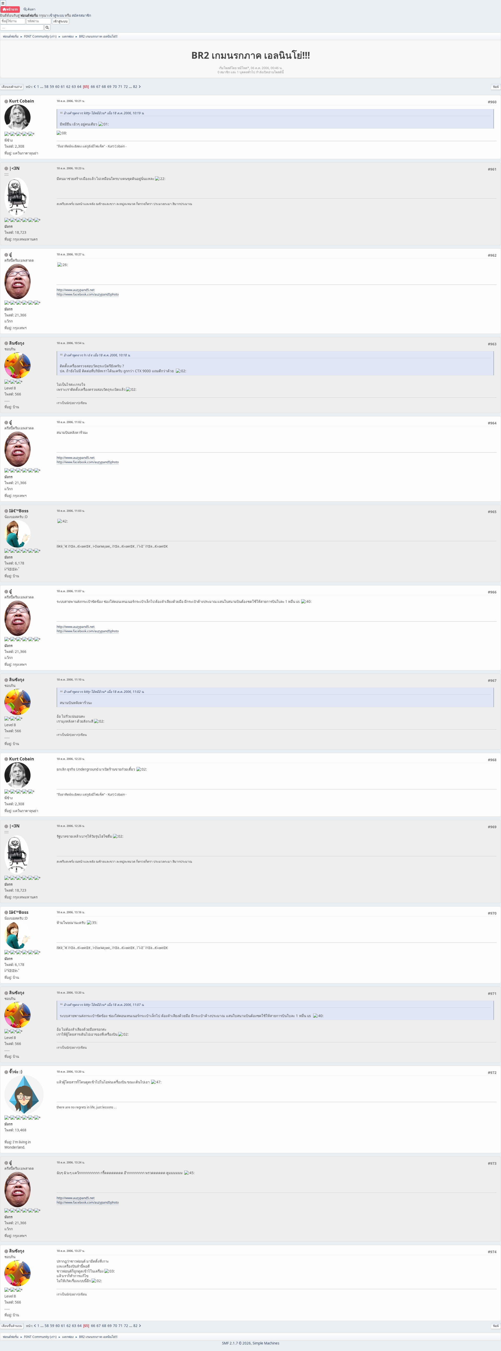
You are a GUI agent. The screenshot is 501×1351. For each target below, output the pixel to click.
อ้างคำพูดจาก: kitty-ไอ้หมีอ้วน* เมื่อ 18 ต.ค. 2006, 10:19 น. (104, 113)
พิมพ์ (496, 87)
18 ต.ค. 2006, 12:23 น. (71, 759)
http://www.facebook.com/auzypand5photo (88, 294)
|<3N (14, 168)
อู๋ (10, 254)
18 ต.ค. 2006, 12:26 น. (71, 826)
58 (46, 86)
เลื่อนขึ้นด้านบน (12, 1326)
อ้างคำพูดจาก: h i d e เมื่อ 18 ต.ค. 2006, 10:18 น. (97, 355)
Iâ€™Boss (18, 511)
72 (126, 86)
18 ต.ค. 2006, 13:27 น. (71, 1251)
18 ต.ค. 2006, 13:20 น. (71, 992)
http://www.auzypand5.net (75, 290)
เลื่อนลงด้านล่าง (12, 87)
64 (79, 86)
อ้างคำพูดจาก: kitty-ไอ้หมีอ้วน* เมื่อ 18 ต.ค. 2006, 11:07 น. (104, 1004)
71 (120, 86)
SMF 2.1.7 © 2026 (236, 1343)
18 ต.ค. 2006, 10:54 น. (71, 343)
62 (68, 86)
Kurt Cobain (21, 101)
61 (63, 86)
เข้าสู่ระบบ (56, 15)
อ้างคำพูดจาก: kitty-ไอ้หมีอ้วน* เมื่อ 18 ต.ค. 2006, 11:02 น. (104, 691)
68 (104, 86)
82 (135, 86)
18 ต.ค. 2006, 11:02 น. (71, 422)
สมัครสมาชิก (81, 15)
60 (57, 86)
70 (115, 86)
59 (52, 86)
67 (98, 86)
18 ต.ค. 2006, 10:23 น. (71, 168)
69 (109, 86)
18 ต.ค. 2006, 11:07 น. (71, 591)
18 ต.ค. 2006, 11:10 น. (71, 679)
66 (93, 86)
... (42, 86)
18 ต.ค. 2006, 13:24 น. (71, 1162)
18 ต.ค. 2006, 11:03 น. (71, 511)
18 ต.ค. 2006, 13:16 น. (71, 912)
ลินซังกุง (16, 343)
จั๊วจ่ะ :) (15, 1071)
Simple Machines (266, 1343)
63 (74, 86)
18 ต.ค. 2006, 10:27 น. (71, 254)
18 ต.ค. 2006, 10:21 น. (71, 101)
